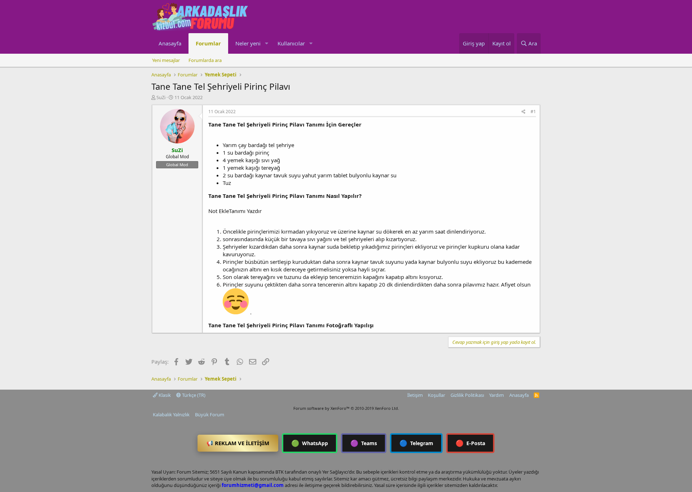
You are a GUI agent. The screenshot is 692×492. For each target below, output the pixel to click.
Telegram (416, 443)
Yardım (496, 395)
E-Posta (470, 443)
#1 (533, 111)
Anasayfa (170, 43)
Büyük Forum (209, 414)
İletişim (415, 395)
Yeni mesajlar (166, 60)
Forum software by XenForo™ (346, 408)
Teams (363, 443)
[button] (266, 43)
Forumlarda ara (205, 60)
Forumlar (208, 43)
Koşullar (436, 395)
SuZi (160, 97)
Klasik (164, 395)
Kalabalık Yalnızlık (171, 414)
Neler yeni (248, 43)
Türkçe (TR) (193, 395)
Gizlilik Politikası (467, 395)
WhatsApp (309, 443)
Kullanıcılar (291, 43)
